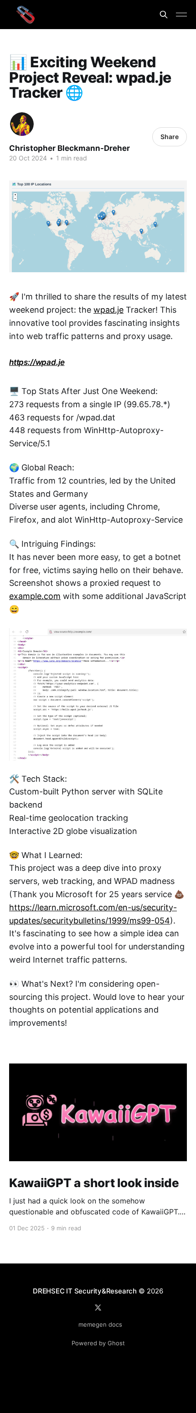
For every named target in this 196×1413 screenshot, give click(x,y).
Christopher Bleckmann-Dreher (69, 148)
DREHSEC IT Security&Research (85, 1291)
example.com (35, 596)
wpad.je (108, 310)
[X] (98, 1307)
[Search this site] (163, 14)
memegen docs (100, 1324)
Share (169, 136)
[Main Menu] (181, 14)
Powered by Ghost (98, 1343)
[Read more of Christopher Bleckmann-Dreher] (22, 124)
